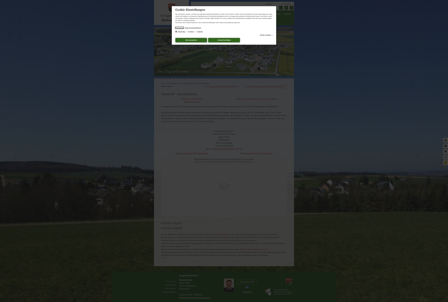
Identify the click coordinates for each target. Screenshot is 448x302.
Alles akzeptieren (191, 40)
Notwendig (181, 32)
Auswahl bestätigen (224, 40)
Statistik (200, 32)
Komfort (191, 32)
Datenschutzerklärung (193, 28)
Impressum (179, 28)
